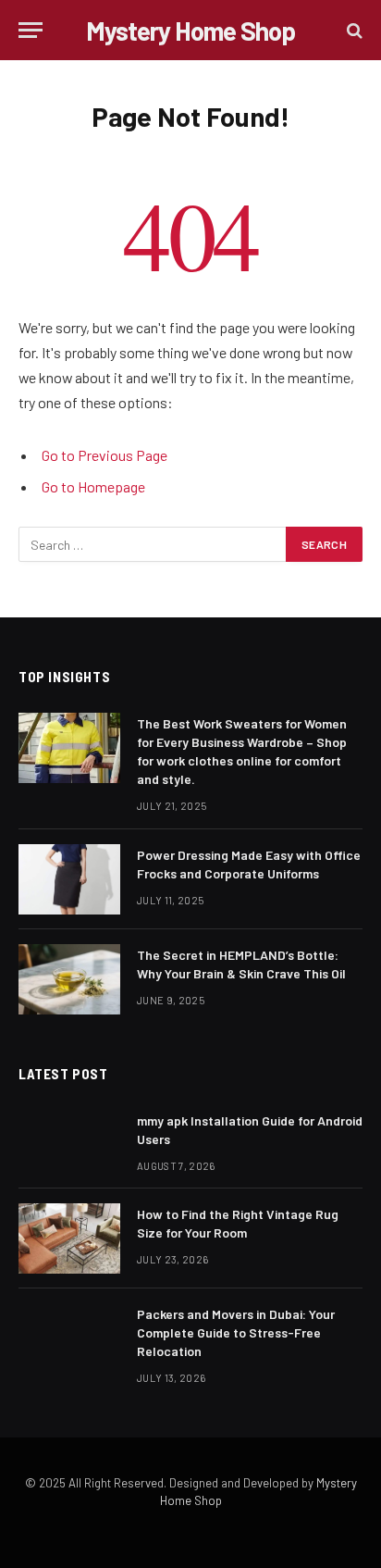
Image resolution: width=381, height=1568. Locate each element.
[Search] (353, 30)
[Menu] (30, 30)
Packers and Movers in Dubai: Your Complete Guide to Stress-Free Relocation (236, 1332)
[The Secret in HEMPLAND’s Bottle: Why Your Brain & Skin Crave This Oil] (69, 979)
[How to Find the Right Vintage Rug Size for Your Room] (69, 1238)
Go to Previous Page (104, 455)
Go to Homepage (93, 486)
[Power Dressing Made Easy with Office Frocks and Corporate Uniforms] (69, 879)
